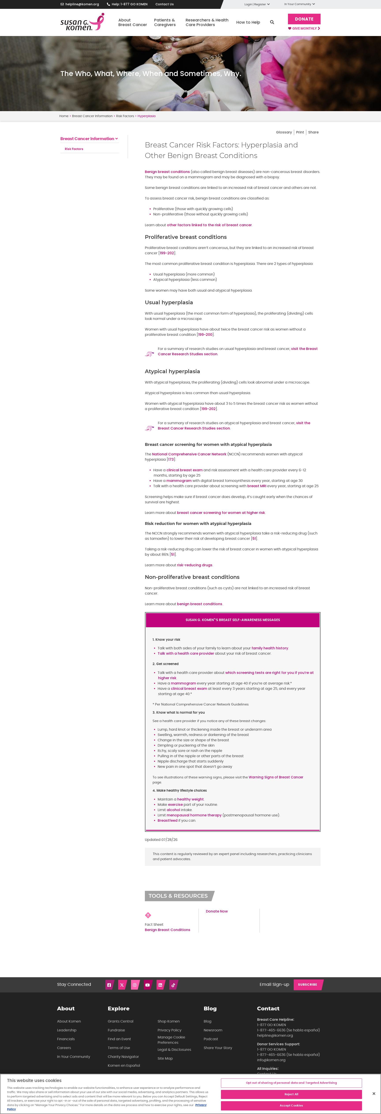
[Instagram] (136, 985)
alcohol (173, 809)
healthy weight (190, 799)
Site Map (165, 1058)
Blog (207, 1021)
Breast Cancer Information (92, 116)
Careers (64, 1048)
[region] (190, 1094)
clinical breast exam (184, 470)
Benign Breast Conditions (167, 929)
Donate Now (217, 911)
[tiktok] (174, 985)
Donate (304, 19)
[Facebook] (110, 985)
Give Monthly (305, 28)
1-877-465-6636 (271, 1030)
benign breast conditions (199, 603)
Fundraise (116, 1030)
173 (171, 459)
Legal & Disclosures (174, 1049)
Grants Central (120, 1021)
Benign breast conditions (167, 171)
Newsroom (213, 1030)
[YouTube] (148, 985)
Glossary (284, 132)
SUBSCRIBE (307, 984)
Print (300, 132)
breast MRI (256, 486)
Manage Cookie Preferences (171, 1040)
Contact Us (164, 4)
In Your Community (73, 1057)
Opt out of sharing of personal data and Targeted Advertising (291, 1083)
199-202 (167, 253)
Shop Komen (169, 1021)
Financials (66, 1039)
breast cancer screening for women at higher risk (221, 512)
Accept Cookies (291, 1105)
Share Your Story (218, 1048)
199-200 (205, 334)
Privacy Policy (169, 1030)
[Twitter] (123, 985)
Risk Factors (125, 116)
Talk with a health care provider (186, 653)
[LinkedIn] (161, 985)
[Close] (374, 1093)
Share (313, 132)
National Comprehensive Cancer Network (189, 454)
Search (272, 22)
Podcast (211, 1039)
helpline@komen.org (82, 4)
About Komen (69, 1021)
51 (254, 538)
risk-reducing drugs (194, 565)
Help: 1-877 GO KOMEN (130, 4)
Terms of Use (119, 1048)
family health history (270, 648)
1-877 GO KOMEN (271, 1025)
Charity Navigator (123, 1057)
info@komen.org (271, 1060)
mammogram (179, 480)
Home (64, 116)
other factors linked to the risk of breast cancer (209, 225)
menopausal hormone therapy (194, 815)
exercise (175, 804)
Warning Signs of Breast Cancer (276, 777)
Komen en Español (124, 1065)
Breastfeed (167, 820)
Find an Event (119, 1039)
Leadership (67, 1030)
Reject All (291, 1094)
